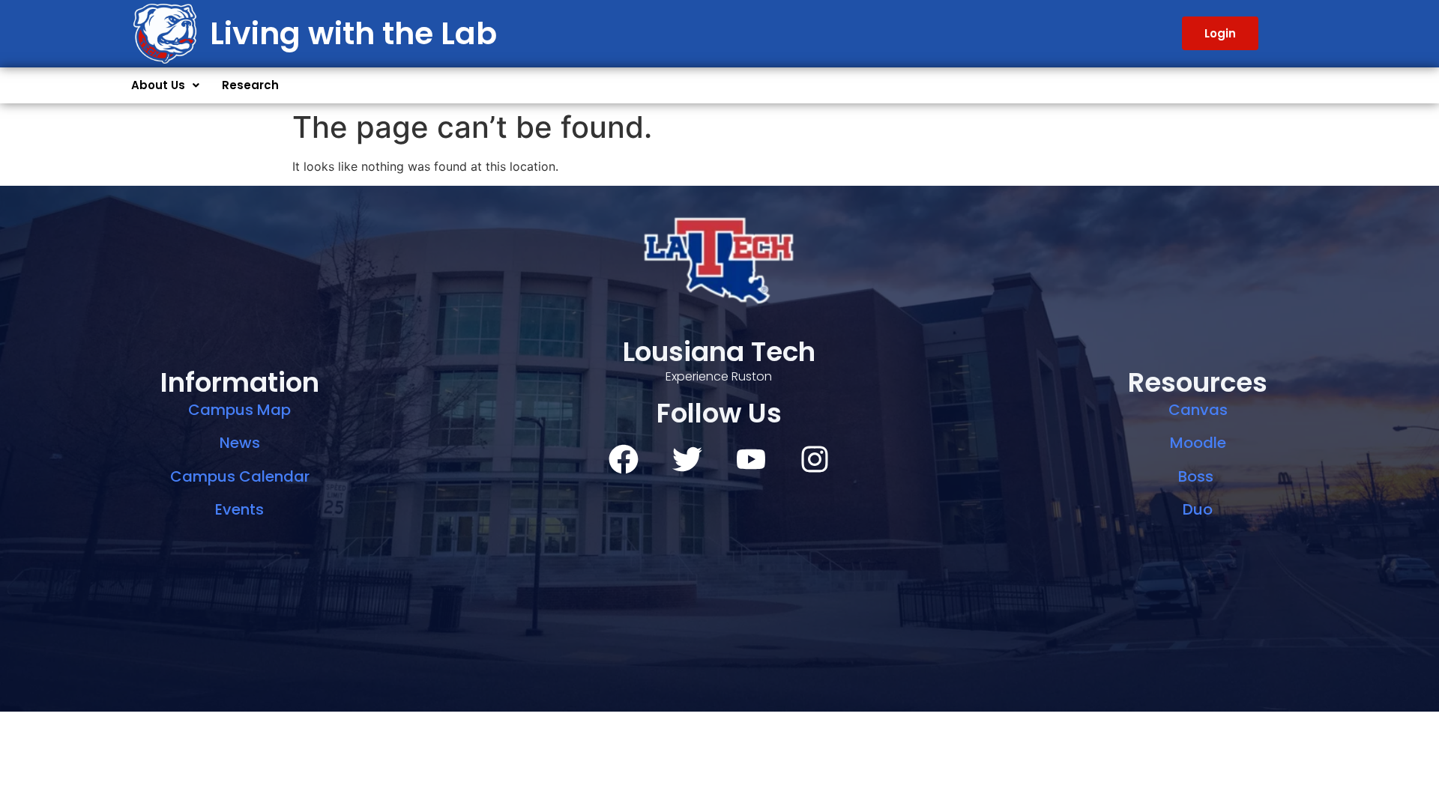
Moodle (1198, 442)
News (240, 442)
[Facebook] (624, 459)
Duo (1198, 509)
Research (250, 85)
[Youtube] (751, 459)
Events (239, 509)
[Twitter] (687, 459)
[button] (165, 85)
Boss (1197, 476)
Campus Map (239, 409)
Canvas (1198, 409)
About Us (158, 85)
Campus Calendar (240, 476)
